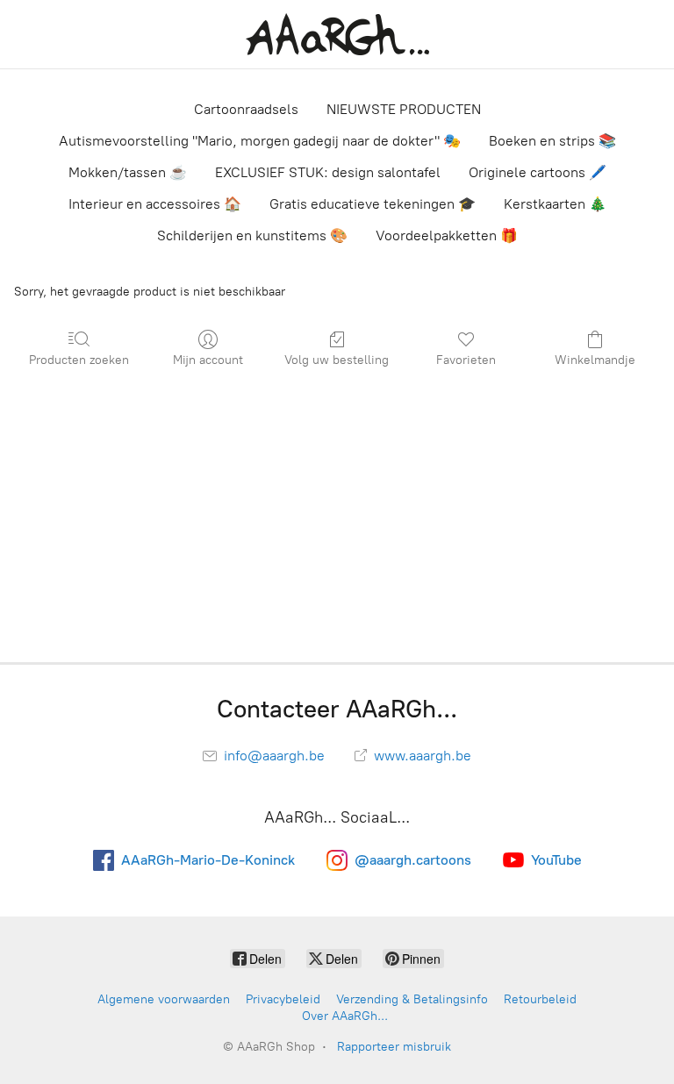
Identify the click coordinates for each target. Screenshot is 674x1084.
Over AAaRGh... (345, 1016)
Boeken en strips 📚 (552, 140)
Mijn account (208, 360)
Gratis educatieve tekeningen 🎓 (372, 204)
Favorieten (466, 360)
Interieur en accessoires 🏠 (154, 204)
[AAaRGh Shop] (337, 34)
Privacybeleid (283, 999)
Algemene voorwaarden (163, 999)
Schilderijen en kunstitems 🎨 (252, 235)
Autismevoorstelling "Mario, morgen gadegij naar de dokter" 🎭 (260, 140)
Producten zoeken (79, 360)
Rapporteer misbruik (394, 1046)
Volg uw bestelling (336, 360)
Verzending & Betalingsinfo (412, 999)
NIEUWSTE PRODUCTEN (403, 109)
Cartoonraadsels (246, 109)
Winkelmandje (595, 360)
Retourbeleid (540, 999)
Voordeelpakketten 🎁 (447, 235)
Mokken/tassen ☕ (127, 172)
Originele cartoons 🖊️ (537, 172)
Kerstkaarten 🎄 (555, 204)
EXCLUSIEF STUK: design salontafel (328, 172)
